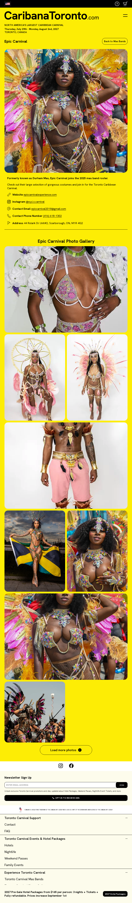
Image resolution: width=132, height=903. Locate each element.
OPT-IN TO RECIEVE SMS (67, 798)
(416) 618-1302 (52, 216)
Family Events (13, 865)
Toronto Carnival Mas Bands (23, 879)
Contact (9, 824)
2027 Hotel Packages (115, 893)
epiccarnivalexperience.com (40, 194)
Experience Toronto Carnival (24, 872)
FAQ (7, 831)
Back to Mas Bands (115, 41)
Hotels (8, 845)
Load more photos (63, 750)
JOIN (121, 785)
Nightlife (10, 852)
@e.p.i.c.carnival (35, 202)
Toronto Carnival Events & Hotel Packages (34, 839)
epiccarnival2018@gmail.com (48, 209)
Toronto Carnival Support (22, 818)
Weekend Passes (16, 858)
